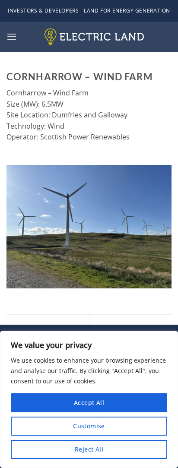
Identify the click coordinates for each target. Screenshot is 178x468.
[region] (89, 399)
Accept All (89, 402)
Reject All (89, 449)
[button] (11, 36)
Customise (89, 426)
